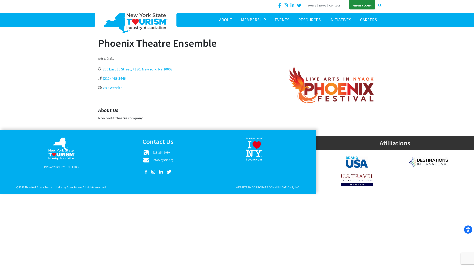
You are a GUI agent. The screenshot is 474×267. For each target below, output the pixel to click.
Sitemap (73, 167)
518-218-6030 (161, 152)
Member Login (362, 5)
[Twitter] (299, 5)
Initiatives (340, 20)
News (322, 5)
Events (282, 20)
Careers (368, 20)
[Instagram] (286, 5)
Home (312, 5)
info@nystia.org (163, 160)
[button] (379, 5)
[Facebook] (280, 5)
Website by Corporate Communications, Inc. (268, 187)
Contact (334, 5)
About (225, 20)
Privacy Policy (54, 167)
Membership (253, 20)
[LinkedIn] (293, 5)
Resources (309, 20)
